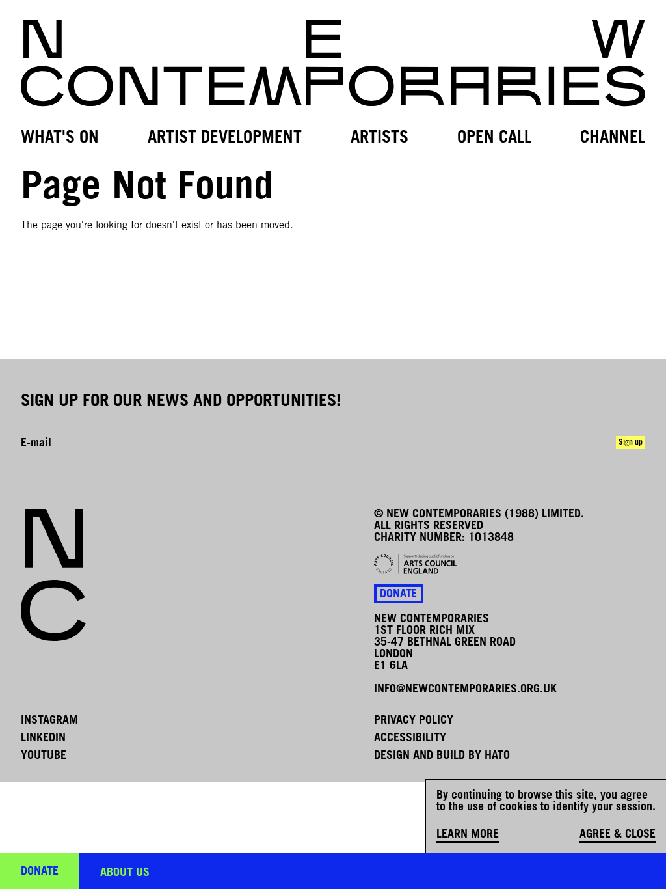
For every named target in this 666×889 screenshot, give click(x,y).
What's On (60, 138)
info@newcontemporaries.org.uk (465, 690)
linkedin (43, 739)
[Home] (333, 63)
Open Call (494, 138)
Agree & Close (617, 835)
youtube (43, 756)
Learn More (467, 835)
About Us (125, 873)
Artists (379, 138)
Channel (612, 138)
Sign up (631, 442)
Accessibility (410, 739)
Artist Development (225, 138)
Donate (398, 595)
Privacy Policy (413, 721)
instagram (49, 721)
